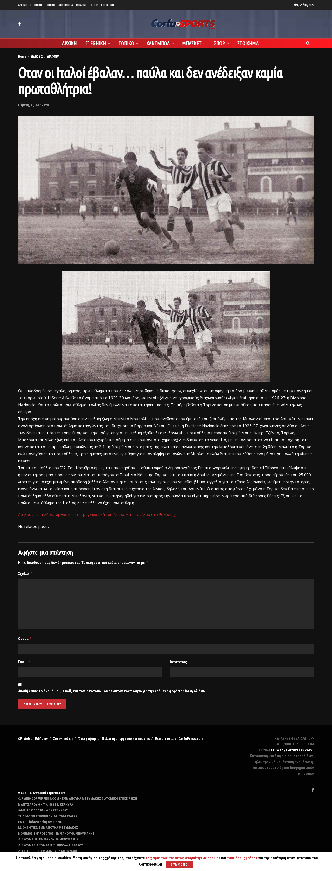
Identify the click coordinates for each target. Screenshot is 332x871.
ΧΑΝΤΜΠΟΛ (65, 5)
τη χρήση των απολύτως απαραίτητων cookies (183, 858)
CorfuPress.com (191, 739)
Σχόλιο (25, 573)
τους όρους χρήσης (242, 858)
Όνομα (25, 638)
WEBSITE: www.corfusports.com (41, 793)
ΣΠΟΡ (94, 5)
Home (22, 56)
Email (24, 661)
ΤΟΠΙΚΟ (50, 5)
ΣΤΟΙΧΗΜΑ (107, 5)
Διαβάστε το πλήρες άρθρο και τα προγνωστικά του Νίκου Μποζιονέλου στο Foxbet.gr (97, 514)
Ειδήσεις (41, 739)
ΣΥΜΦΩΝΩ (179, 864)
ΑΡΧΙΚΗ (22, 5)
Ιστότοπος (178, 662)
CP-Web (24, 739)
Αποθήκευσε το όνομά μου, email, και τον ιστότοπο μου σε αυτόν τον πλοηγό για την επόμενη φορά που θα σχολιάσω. (112, 691)
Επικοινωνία (164, 739)
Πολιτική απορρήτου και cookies (126, 739)
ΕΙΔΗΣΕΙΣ (36, 56)
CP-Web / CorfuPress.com (291, 750)
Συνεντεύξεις (63, 739)
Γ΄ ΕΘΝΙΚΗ (36, 5)
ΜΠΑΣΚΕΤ (82, 5)
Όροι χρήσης (87, 739)
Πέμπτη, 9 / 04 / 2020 (33, 105)
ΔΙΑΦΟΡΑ (53, 56)
